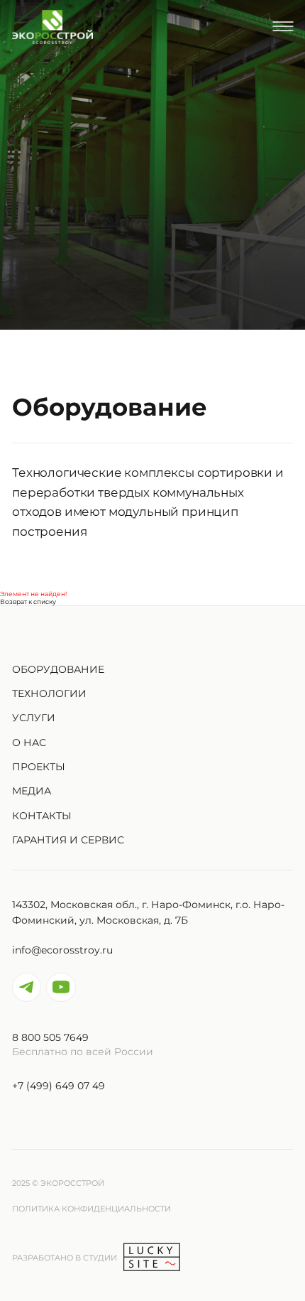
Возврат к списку (28, 601)
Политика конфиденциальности (91, 1208)
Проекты (38, 766)
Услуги (33, 717)
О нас (29, 742)
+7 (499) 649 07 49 (58, 1085)
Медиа (31, 790)
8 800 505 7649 (50, 1037)
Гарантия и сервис (68, 839)
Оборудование (58, 669)
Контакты (42, 815)
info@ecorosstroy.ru (62, 950)
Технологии (49, 693)
